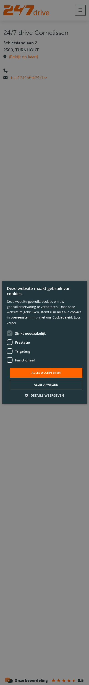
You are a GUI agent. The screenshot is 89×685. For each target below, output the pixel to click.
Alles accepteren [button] (46, 373)
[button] (44, 395)
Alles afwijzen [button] (46, 384)
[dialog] (44, 342)
